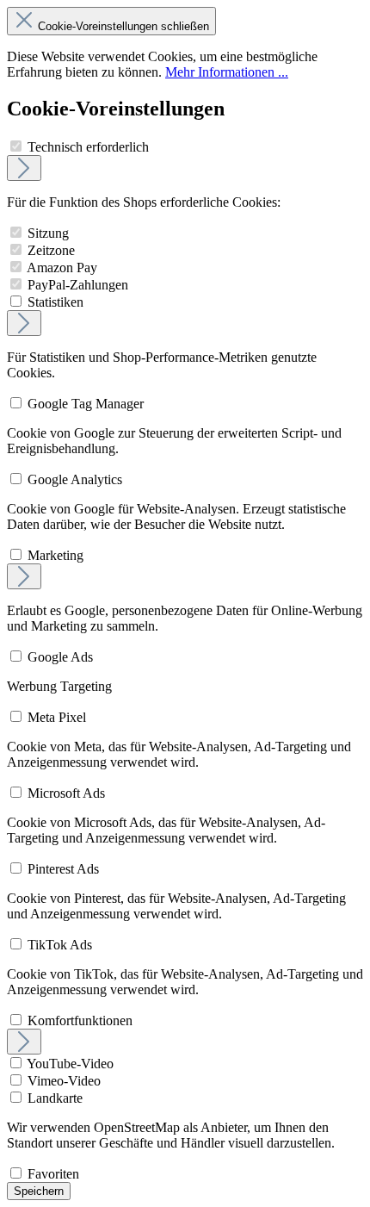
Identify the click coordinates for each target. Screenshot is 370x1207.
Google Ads (60, 657)
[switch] (16, 146)
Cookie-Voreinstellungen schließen (123, 26)
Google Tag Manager (86, 403)
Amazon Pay (62, 267)
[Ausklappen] (24, 168)
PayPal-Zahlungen (78, 284)
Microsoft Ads (66, 793)
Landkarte (55, 1098)
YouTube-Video (70, 1063)
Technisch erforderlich (88, 147)
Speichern (39, 1191)
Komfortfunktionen (80, 1020)
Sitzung (48, 233)
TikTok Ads (60, 944)
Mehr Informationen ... (226, 72)
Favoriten (53, 1174)
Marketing (55, 555)
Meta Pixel (57, 717)
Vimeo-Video (64, 1080)
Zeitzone (51, 250)
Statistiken (55, 302)
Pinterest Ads (63, 869)
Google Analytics (75, 479)
